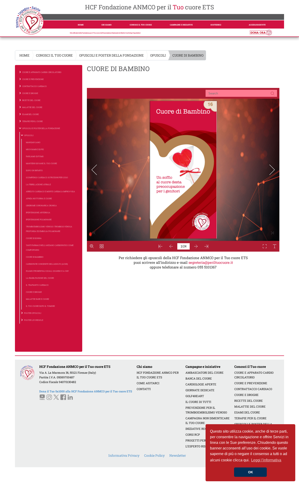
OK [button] (250, 472)
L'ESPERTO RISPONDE (200, 446)
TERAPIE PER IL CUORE (250, 418)
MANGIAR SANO (33, 142)
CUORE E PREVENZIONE (250, 383)
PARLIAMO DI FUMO (35, 156)
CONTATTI (144, 389)
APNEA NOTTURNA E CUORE (39, 198)
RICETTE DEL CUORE (248, 400)
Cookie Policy (154, 455)
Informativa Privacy (123, 455)
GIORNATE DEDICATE (199, 390)
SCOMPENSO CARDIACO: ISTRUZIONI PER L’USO (47, 177)
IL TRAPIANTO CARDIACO (37, 285)
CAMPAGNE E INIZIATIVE (181, 25)
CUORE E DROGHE (34, 292)
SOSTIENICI (215, 25)
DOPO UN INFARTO (34, 170)
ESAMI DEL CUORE (247, 412)
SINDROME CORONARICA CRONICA (41, 205)
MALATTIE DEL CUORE (250, 406)
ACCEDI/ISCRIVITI (257, 25)
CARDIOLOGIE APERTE (200, 384)
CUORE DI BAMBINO (34, 257)
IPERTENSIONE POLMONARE (39, 219)
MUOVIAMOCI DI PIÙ (35, 149)
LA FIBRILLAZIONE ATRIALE (38, 184)
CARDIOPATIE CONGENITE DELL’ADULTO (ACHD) (47, 264)
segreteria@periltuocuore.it (211, 262)
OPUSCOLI (158, 55)
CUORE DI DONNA (34, 238)
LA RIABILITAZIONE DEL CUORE (40, 278)
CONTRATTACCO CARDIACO (253, 389)
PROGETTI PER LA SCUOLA (203, 440)
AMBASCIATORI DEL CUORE (204, 372)
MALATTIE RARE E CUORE (37, 299)
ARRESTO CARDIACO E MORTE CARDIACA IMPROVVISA (50, 191)
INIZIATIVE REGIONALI (201, 429)
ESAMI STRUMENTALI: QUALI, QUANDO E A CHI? (47, 271)
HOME (81, 25)
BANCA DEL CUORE (198, 378)
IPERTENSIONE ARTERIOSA (38, 212)
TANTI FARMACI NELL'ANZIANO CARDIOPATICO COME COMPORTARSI (50, 247)
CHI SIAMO (106, 25)
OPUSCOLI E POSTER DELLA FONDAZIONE (111, 55)
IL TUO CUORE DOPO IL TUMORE (40, 306)
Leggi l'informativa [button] (266, 460)
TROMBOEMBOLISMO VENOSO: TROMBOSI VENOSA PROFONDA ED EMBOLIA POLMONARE (49, 228)
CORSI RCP (192, 434)
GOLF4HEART (194, 396)
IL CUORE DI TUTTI (198, 402)
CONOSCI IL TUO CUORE (141, 25)
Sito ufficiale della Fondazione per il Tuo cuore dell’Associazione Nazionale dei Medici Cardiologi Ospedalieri (105, 33)
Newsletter (177, 455)
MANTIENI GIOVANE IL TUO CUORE (41, 163)
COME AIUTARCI (148, 383)
